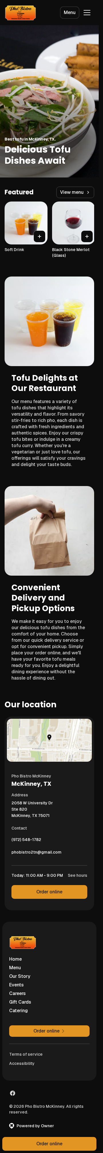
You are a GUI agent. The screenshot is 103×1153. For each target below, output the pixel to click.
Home (15, 959)
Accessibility (22, 1063)
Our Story (19, 976)
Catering (18, 1011)
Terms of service (26, 1054)
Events (16, 985)
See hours (77, 875)
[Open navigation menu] (87, 12)
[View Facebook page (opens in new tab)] (12, 1093)
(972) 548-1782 (26, 841)
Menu (70, 12)
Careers (17, 993)
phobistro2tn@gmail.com (36, 854)
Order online (49, 892)
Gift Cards (20, 1002)
